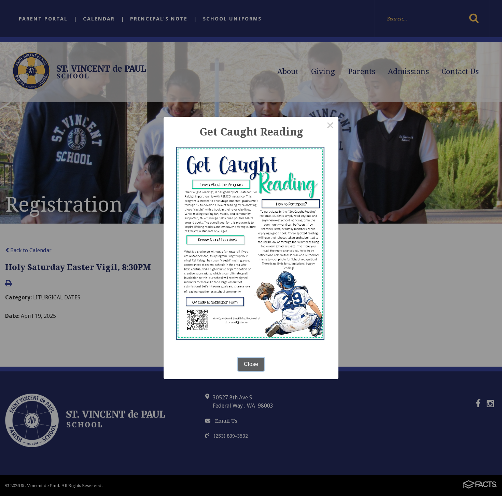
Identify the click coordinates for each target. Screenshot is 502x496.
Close (251, 364)
